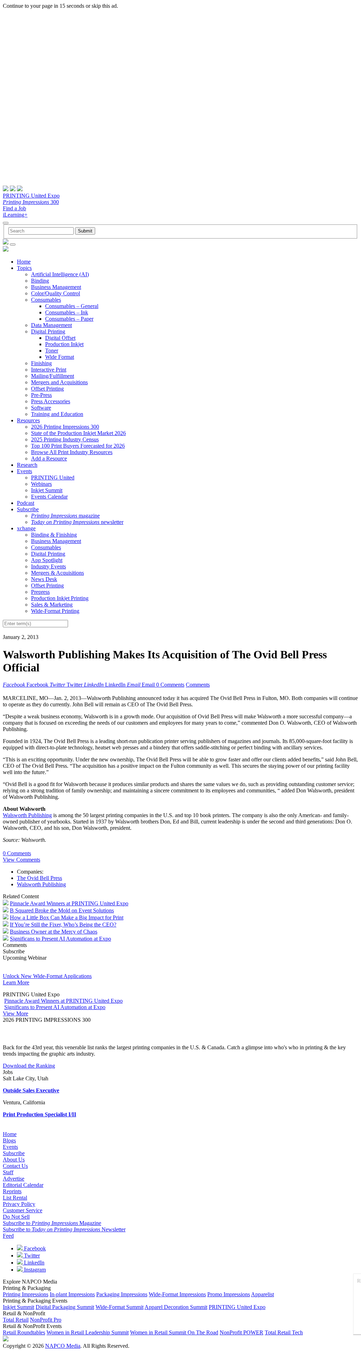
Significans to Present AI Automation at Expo (60, 939)
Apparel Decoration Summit (176, 1307)
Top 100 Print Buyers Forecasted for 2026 (78, 446)
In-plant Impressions (72, 1294)
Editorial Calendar (23, 1185)
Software (41, 408)
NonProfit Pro (45, 1320)
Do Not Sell (16, 1217)
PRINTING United (52, 478)
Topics (24, 268)
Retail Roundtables (24, 1332)
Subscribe (28, 509)
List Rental (15, 1198)
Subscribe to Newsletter (64, 1229)
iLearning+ (15, 215)
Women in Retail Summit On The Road (174, 1332)
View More (15, 1013)
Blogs (9, 1140)
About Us (14, 1160)
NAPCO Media (62, 1346)
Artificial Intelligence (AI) (60, 274)
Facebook (34, 1248)
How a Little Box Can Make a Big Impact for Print (66, 918)
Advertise (13, 1179)
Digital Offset (60, 338)
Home (24, 262)
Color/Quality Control (55, 293)
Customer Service (22, 1210)
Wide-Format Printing (55, 611)
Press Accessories (50, 401)
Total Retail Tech (284, 1332)
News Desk (44, 579)
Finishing (41, 363)
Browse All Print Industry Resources (71, 452)
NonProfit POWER (241, 1332)
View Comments (21, 860)
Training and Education (57, 414)
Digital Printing (48, 331)
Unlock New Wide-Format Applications (47, 976)
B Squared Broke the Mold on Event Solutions (62, 910)
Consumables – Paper (69, 319)
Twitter (31, 1256)
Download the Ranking (29, 1066)
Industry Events (48, 566)
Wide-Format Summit (119, 1307)
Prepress (40, 592)
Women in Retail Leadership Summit (88, 1332)
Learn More (16, 982)
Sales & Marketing (52, 605)
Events (24, 471)
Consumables (46, 300)
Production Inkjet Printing (59, 598)
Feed (8, 1236)
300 (31, 202)
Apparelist (262, 1294)
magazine (65, 516)
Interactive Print (48, 370)
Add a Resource (49, 458)
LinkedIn (33, 1263)
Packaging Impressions (121, 1294)
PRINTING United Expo (31, 196)
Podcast (25, 503)
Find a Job (14, 208)
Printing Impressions (25, 1294)
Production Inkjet (64, 344)
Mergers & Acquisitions (57, 573)
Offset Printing (47, 389)
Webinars (41, 484)
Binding (40, 281)
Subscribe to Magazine (52, 1223)
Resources (28, 420)
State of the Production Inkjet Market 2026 (78, 433)
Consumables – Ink (66, 312)
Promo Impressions (228, 1294)
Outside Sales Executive (31, 1090)
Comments (198, 685)
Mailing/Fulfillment (52, 376)
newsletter (77, 522)
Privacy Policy (19, 1204)
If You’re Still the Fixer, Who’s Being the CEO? (63, 925)
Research (27, 465)
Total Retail (16, 1320)
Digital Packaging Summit (65, 1307)
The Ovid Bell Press (39, 878)
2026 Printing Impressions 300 (65, 427)
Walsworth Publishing (27, 815)
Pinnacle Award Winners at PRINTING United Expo (69, 903)
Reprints (12, 1191)
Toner (51, 351)
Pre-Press (41, 395)
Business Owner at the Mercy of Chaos (53, 932)
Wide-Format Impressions (177, 1294)
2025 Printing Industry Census (65, 439)
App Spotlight (46, 560)
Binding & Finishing (54, 535)
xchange (26, 528)
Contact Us (15, 1166)
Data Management (51, 325)
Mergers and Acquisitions (59, 382)
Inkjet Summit (46, 490)
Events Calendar (49, 497)
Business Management (56, 287)
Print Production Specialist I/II (39, 1114)
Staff (8, 1172)
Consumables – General (71, 306)
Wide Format (59, 357)
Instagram (34, 1270)
